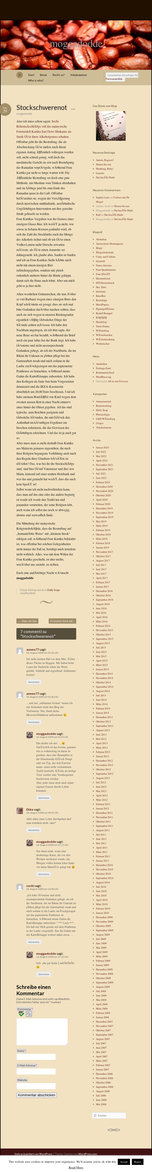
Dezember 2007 (104, 1021)
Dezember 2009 (104, 917)
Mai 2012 (101, 791)
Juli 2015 (101, 647)
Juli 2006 (101, 1095)
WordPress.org (103, 377)
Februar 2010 (103, 908)
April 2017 (102, 578)
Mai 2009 (101, 947)
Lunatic (100, 173)
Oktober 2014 (103, 682)
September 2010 (104, 878)
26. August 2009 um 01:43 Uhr (42, 696)
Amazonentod (103, 401)
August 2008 (103, 987)
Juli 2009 (101, 939)
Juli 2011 (101, 834)
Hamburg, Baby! (105, 168)
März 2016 (102, 621)
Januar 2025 (102, 447)
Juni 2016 (101, 608)
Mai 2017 (101, 573)
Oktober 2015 (103, 634)
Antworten (33, 682)
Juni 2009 (101, 943)
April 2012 (102, 795)
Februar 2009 (103, 960)
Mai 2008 (101, 1000)
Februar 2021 (103, 482)
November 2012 (104, 765)
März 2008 (102, 1008)
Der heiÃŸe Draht (105, 177)
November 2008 (104, 973)
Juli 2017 (101, 565)
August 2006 (103, 1091)
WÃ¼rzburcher (104, 335)
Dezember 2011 (104, 813)
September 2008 (104, 982)
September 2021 (104, 469)
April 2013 (102, 743)
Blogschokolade (105, 252)
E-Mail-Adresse (27, 1065)
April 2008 (102, 1004)
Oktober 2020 (103, 495)
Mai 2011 (101, 843)
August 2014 (103, 691)
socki (30, 886)
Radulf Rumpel (104, 313)
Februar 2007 (103, 1065)
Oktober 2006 (103, 1082)
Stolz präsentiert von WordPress (33, 1154)
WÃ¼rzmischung (105, 339)
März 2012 (102, 799)
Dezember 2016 (104, 591)
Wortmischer (102, 343)
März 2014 (102, 704)
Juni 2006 (101, 1100)
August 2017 (103, 560)
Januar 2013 (102, 756)
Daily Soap (53, 590)
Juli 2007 (101, 1043)
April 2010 (102, 900)
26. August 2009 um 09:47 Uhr (42, 812)
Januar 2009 (102, 965)
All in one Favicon (118, 381)
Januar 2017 (102, 586)
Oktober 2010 (103, 873)
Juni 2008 (101, 995)
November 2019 (104, 512)
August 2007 (103, 1039)
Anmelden (101, 364)
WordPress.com (87, 1154)
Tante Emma (102, 326)
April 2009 (102, 952)
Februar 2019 (103, 530)
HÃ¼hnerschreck (105, 282)
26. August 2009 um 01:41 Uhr (42, 652)
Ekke (29, 809)
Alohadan (101, 239)
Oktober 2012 (103, 769)
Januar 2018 (102, 547)
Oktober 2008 (103, 978)
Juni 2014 (101, 699)
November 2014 (104, 678)
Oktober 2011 (103, 821)
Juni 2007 (101, 1047)
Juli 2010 (101, 886)
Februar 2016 (103, 626)
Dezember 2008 (104, 969)
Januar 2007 (102, 1069)
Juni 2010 (101, 891)
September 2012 (104, 773)
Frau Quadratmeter (106, 269)
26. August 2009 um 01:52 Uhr (52, 736)
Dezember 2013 (104, 717)
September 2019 (104, 517)
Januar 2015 (102, 669)
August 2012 (103, 778)
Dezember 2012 (104, 760)
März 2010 (102, 904)
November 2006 (104, 1078)
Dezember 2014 (104, 673)
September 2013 (104, 726)
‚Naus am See (27, 621)
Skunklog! (101, 322)
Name (21, 1050)
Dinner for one (103, 164)
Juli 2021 (101, 473)
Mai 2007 (101, 1052)
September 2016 (104, 599)
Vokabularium (78, 75)
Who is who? (36, 80)
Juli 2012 (101, 782)
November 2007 (104, 1026)
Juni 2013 (101, 734)
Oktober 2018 (103, 534)
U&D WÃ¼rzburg (105, 419)
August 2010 (103, 882)
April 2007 (102, 1056)
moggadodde (76, 43)
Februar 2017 (103, 582)
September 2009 (104, 930)
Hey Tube (101, 287)
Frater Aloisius (104, 265)
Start (31, 75)
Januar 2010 (102, 913)
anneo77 (32, 649)
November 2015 (104, 630)
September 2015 (104, 639)
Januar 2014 (102, 713)
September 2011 (104, 826)
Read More (76, 1167)
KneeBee (101, 296)
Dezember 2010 (104, 865)
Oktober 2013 (103, 721)
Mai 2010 (101, 895)
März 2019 (102, 525)
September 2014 (104, 686)
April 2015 (102, 660)
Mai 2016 (101, 612)
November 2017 (104, 552)
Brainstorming (103, 405)
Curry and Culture (105, 256)
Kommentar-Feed (105, 372)
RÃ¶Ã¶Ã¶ (101, 317)
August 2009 (103, 934)
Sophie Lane (102, 197)
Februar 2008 (103, 1013)
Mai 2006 (101, 1104)
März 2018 (102, 539)
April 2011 (102, 847)
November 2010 (104, 869)
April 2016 (102, 617)
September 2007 (104, 1034)
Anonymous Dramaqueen (109, 243)
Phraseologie (103, 414)
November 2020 (104, 491)
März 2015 (102, 665)
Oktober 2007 (103, 1030)
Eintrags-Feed (103, 368)
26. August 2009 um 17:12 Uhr (52, 956)
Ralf (98, 214)
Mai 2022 (101, 456)
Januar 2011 (102, 860)
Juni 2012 (101, 786)
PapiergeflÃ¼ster (105, 309)
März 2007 (102, 1060)
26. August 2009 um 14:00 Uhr (42, 889)
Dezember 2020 (104, 486)
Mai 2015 (101, 656)
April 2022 (102, 460)
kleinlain (101, 291)
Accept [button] (124, 1161)
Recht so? (58, 75)
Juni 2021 (101, 478)
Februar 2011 (103, 856)
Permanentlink (114, 78)
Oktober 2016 (103, 595)
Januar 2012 (102, 808)
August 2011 (103, 830)
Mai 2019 (101, 521)
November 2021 (104, 465)
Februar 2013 (103, 752)
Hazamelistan (103, 278)
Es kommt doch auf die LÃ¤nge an (63, 621)
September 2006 (104, 1087)
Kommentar (25, 1009)
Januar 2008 (102, 1017)
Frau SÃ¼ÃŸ (103, 274)
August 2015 (103, 643)
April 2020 (102, 499)
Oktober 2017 (103, 556)
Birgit (99, 248)
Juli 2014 (101, 695)
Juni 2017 (101, 569)
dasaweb (100, 261)
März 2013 (102, 747)
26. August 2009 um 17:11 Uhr (52, 844)
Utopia (99, 423)
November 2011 (104, 817)
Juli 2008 (101, 991)
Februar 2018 (103, 543)
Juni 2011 (101, 839)
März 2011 (102, 852)
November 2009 (104, 921)
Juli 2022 (101, 452)
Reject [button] (137, 1161)
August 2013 (103, 730)
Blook (43, 75)
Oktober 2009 (103, 926)
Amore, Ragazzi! (105, 160)
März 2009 (102, 956)
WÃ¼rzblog (102, 330)
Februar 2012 (103, 804)
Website (22, 1080)
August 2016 (103, 604)
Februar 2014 (103, 708)
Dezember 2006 (104, 1074)
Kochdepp (101, 300)
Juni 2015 (101, 652)
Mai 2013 (101, 739)
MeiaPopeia (102, 304)
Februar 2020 (103, 504)
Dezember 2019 (104, 508)
